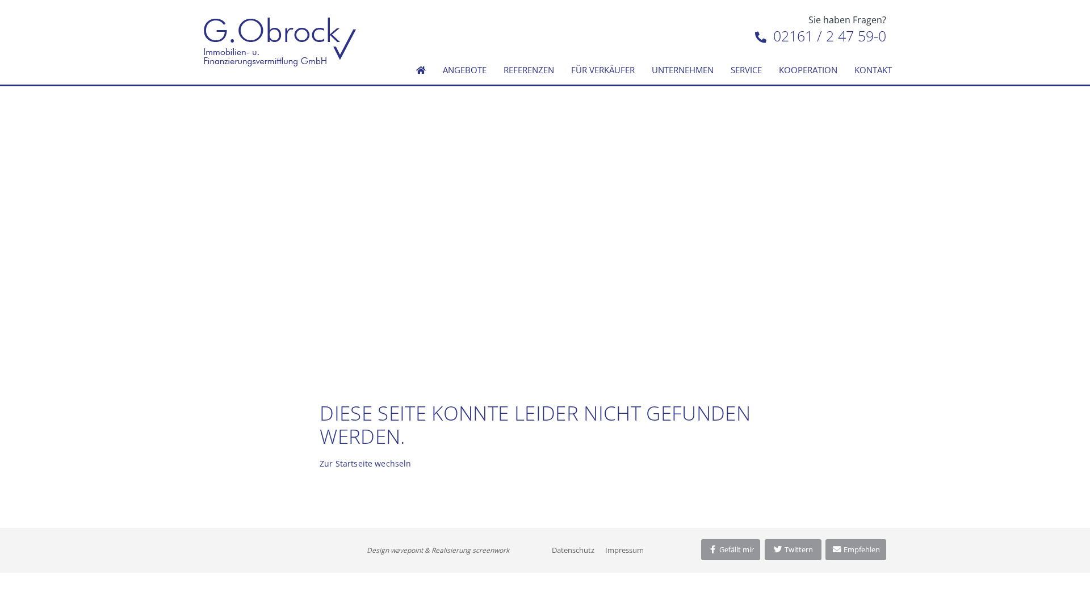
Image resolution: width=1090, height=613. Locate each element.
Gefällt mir (736, 549)
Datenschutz (573, 550)
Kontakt (873, 69)
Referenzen (529, 69)
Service (746, 69)
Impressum (624, 550)
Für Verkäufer (603, 69)
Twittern (798, 549)
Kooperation (808, 69)
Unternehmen (683, 69)
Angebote (465, 69)
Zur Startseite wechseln (365, 463)
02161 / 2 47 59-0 (827, 35)
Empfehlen (861, 549)
